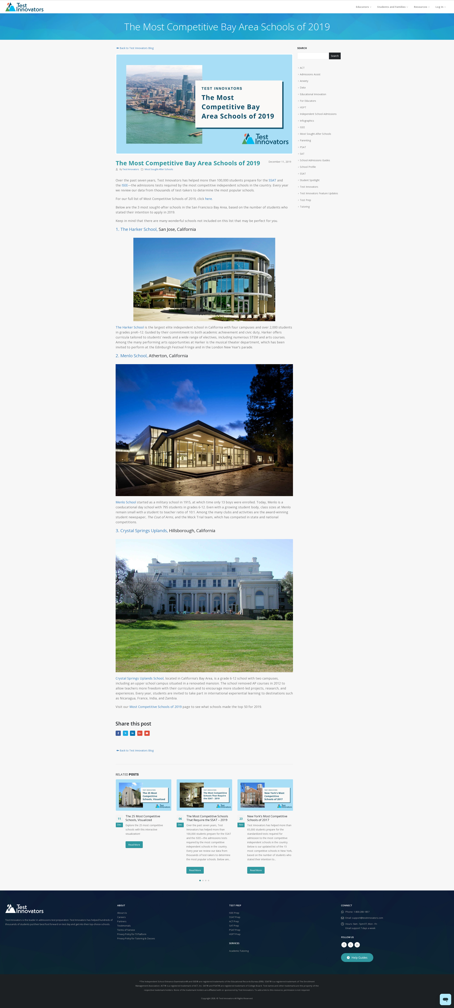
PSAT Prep (234, 929)
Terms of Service (126, 929)
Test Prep (305, 200)
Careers (121, 917)
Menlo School (126, 502)
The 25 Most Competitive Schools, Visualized (143, 818)
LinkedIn (132, 733)
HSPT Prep (234, 934)
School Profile (308, 167)
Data (303, 87)
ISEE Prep (234, 912)
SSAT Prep (234, 917)
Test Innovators (131, 169)
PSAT (303, 147)
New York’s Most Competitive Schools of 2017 (267, 818)
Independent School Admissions (318, 114)
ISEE (125, 185)
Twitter (125, 733)
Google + (139, 733)
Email (147, 733)
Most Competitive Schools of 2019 (155, 707)
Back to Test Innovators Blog (136, 48)
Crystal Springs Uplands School (140, 678)
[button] (200, 880)
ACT (302, 67)
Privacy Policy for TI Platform (131, 934)
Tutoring (305, 206)
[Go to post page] (143, 795)
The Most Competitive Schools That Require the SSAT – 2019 (207, 818)
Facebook (118, 733)
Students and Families (391, 7)
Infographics (307, 120)
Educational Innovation (313, 94)
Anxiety (304, 81)
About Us (122, 912)
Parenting (305, 140)
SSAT (272, 180)
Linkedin (357, 944)
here (208, 199)
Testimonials (124, 925)
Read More (134, 844)
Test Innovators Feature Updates (319, 193)
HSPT (303, 107)
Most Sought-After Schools (159, 169)
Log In (439, 7)
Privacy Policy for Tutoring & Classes (136, 938)
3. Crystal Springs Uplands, (142, 530)
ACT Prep (234, 921)
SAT (302, 153)
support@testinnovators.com (367, 917)
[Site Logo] (24, 7)
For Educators (308, 100)
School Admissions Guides (315, 160)
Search (302, 48)
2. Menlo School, (132, 355)
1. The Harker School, (137, 229)
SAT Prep (234, 925)
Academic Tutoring (239, 950)
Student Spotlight (310, 180)
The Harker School (130, 327)
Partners (121, 921)
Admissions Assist (310, 74)
